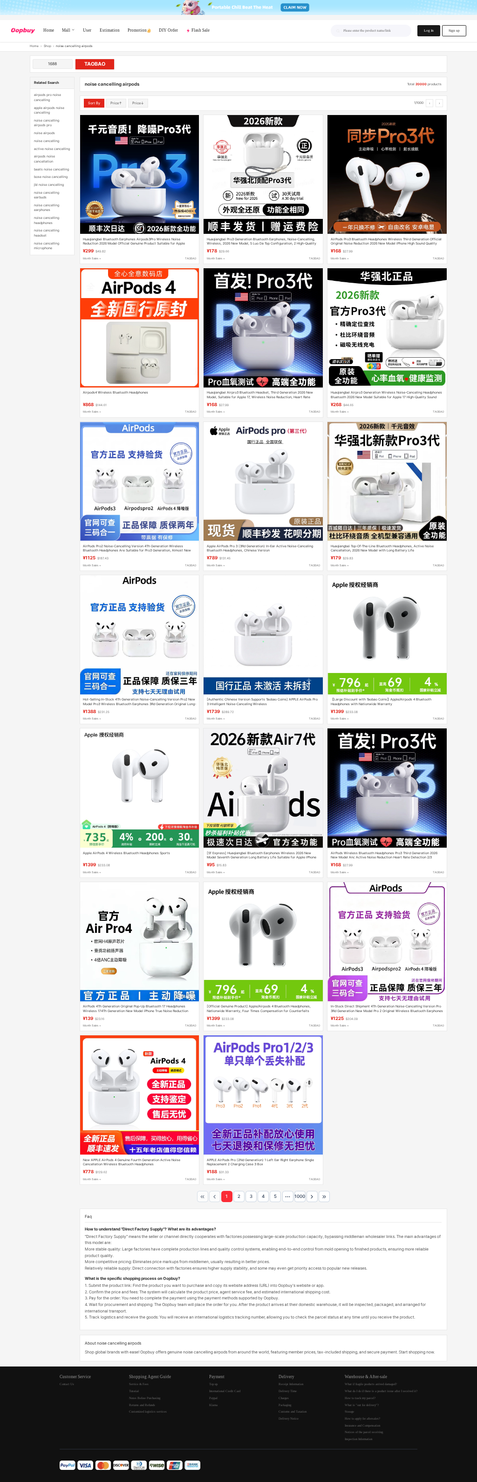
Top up (213, 1384)
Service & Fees (139, 1384)
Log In (429, 30)
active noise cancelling (52, 149)
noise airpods (44, 133)
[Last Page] (324, 1196)
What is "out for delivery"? (362, 1405)
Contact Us (67, 1384)
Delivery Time (288, 1391)
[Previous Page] (214, 1196)
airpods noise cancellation (44, 158)
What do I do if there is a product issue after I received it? (381, 1391)
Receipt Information (291, 1384)
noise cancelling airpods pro (46, 122)
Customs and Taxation (293, 1411)
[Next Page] (312, 1196)
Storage (349, 1411)
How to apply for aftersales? (362, 1418)
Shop (47, 46)
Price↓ (138, 103)
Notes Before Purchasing (144, 1398)
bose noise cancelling (51, 177)
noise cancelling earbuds (46, 194)
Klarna (213, 1405)
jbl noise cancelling (49, 185)
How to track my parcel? (360, 1398)
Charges (284, 1398)
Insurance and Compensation (362, 1425)
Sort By (94, 103)
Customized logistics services (148, 1411)
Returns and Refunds (142, 1405)
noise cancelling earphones (46, 207)
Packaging (285, 1405)
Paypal (213, 1398)
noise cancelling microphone (46, 245)
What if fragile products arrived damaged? (371, 1384)
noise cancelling (46, 141)
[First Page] (202, 1196)
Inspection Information (358, 1439)
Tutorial (134, 1391)
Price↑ (116, 103)
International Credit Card (224, 1391)
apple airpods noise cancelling (49, 110)
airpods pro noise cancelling (47, 97)
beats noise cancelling (51, 169)
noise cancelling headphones (46, 220)
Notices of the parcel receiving (364, 1432)
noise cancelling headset (46, 232)
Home (34, 46)
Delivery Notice (289, 1418)
